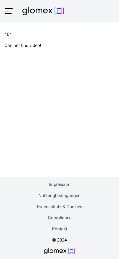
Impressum (60, 184)
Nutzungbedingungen (59, 195)
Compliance (59, 217)
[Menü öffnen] (8, 11)
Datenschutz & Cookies (59, 206)
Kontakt (59, 228)
